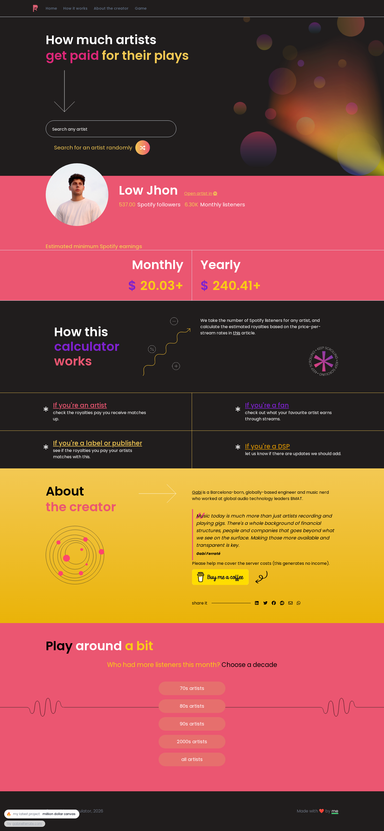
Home (51, 8)
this (236, 333)
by (24, 823)
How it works (75, 8)
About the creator (111, 8)
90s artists (192, 723)
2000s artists (192, 741)
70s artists (192, 688)
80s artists (192, 706)
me (334, 811)
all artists (192, 759)
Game (141, 8)
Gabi (197, 492)
